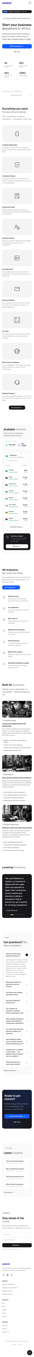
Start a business (16, 46)
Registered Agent (7, 1291)
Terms (20, 1344)
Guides (4, 1310)
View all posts (8, 1192)
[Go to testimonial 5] (14, 914)
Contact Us (5, 1332)
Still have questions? (10, 1070)
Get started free (16, 407)
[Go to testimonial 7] (18, 914)
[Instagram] (11, 1275)
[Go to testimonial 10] (23, 914)
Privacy (14, 1344)
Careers (4, 1329)
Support (4, 1316)
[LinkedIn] (7, 1275)
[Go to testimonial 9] (21, 914)
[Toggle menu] (30, 3)
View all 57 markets (16, 527)
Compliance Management (9, 1287)
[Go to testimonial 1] (5, 914)
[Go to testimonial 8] (20, 914)
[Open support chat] (29, 1352)
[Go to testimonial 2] (7, 914)
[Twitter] (3, 1275)
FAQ (3, 1303)
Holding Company (7, 1294)
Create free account (16, 1116)
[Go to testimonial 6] (16, 914)
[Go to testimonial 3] (9, 914)
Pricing (4, 1313)
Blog (3, 1306)
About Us (5, 1325)
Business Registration (8, 1284)
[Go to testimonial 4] (12, 914)
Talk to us (17, 52)
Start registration (10, 587)
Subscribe (16, 1245)
